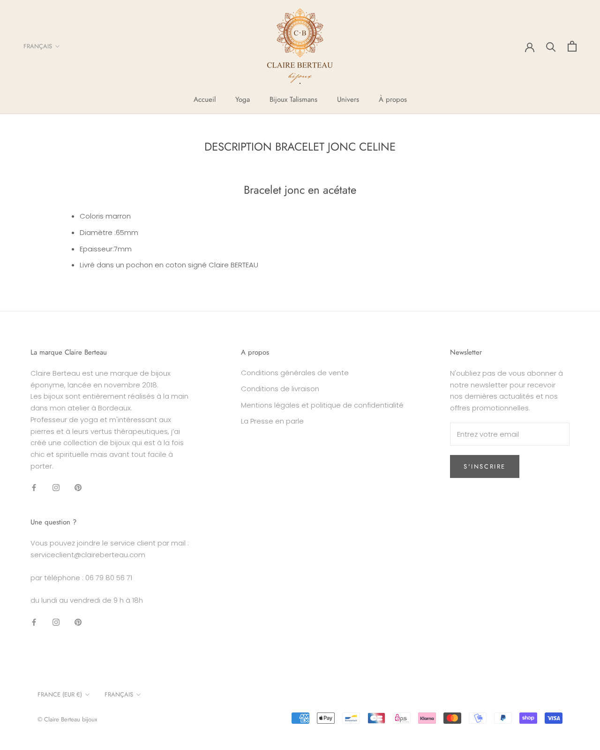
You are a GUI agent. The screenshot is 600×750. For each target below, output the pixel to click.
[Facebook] (34, 487)
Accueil (205, 99)
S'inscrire (485, 466)
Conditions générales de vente (295, 373)
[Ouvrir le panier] (572, 46)
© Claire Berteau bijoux (67, 719)
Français (37, 46)
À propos (393, 99)
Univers (348, 99)
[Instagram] (56, 487)
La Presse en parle (272, 421)
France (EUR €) (60, 694)
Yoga (242, 99)
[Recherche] (551, 46)
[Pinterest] (78, 487)
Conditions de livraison (280, 389)
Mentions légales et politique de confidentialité (322, 405)
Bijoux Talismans (293, 99)
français (119, 694)
